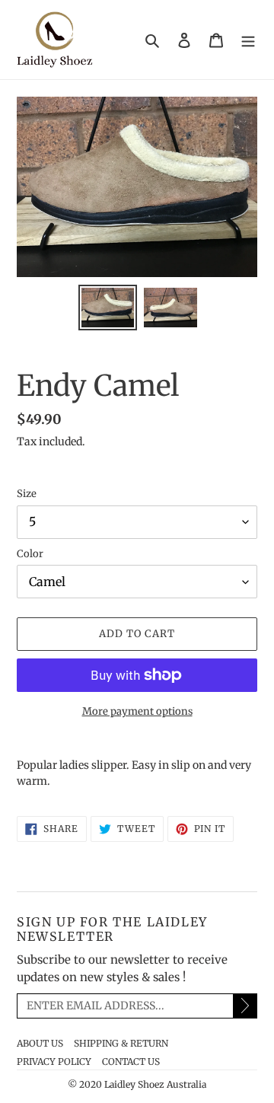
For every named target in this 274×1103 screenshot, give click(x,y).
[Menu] (248, 40)
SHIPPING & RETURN (121, 1043)
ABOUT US (40, 1043)
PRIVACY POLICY (54, 1061)
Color (30, 553)
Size (27, 493)
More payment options (137, 711)
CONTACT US (131, 1061)
